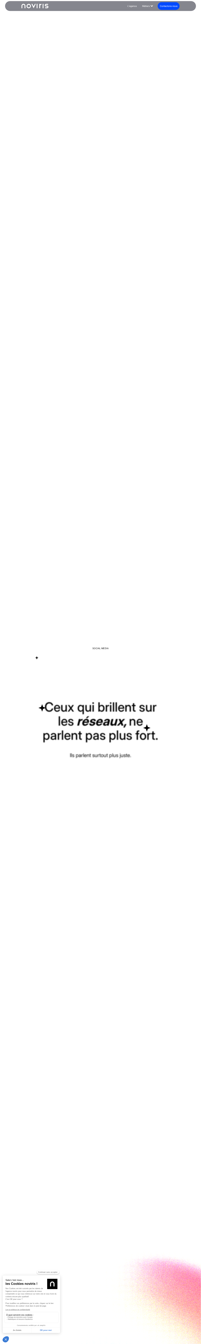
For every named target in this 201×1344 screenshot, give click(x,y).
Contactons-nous (168, 6)
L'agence (132, 6)
